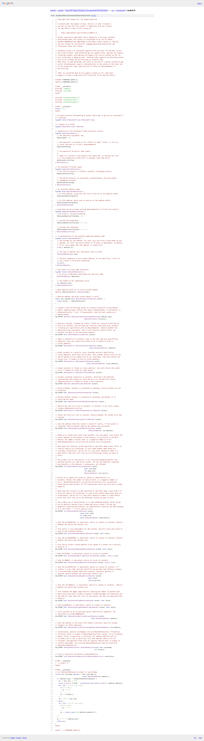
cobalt (53, 10)
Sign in (199, 3)
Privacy (18, 738)
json (200, 738)
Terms (24, 738)
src (113, 10)
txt (195, 738)
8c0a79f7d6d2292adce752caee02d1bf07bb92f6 (86, 10)
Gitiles (13, 738)
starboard (120, 10)
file (93, 15)
